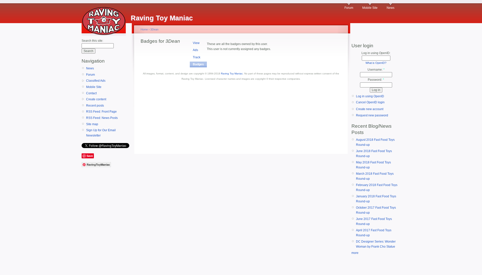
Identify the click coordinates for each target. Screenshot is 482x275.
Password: (376, 79)
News (390, 8)
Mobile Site (370, 8)
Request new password (372, 115)
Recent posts (95, 105)
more (354, 253)
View (196, 43)
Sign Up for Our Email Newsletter (101, 132)
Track (196, 57)
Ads (195, 50)
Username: (376, 69)
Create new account (369, 109)
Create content (96, 99)
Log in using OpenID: (376, 53)
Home (144, 29)
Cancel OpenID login (370, 102)
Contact (91, 93)
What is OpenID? (376, 62)
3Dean (154, 29)
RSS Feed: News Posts (102, 118)
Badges (198, 64)
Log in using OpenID (370, 96)
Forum (348, 8)
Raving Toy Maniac (232, 73)
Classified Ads (95, 80)
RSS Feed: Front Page (101, 111)
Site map (92, 124)
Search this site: (92, 40)
